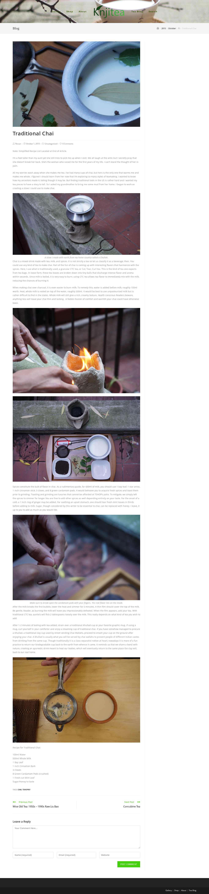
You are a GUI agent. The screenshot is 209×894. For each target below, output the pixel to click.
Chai (20, 789)
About (183, 890)
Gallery (169, 890)
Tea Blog (192, 890)
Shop (176, 890)
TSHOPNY (26, 789)
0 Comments (67, 143)
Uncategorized (51, 143)
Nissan (18, 143)
